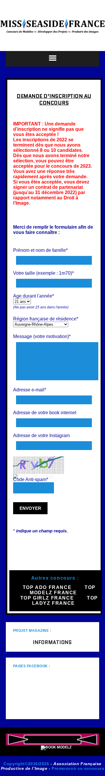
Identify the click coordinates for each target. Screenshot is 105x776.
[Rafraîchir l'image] (33, 476)
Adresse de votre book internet (44, 412)
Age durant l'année (33, 295)
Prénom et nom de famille (40, 250)
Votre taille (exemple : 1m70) (43, 273)
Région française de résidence (45, 318)
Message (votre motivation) (42, 336)
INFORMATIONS (52, 642)
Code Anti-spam (30, 479)
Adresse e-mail (29, 389)
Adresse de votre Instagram (41, 435)
